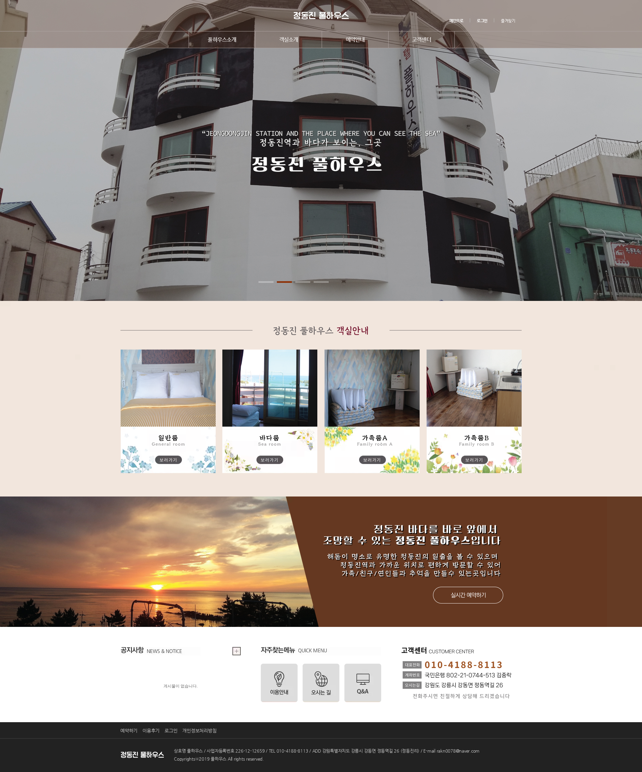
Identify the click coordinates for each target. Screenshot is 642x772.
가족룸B (474, 411)
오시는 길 (321, 683)
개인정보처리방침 (199, 730)
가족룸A (372, 411)
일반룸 (168, 411)
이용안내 (279, 683)
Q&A (362, 683)
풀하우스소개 (222, 39)
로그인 (171, 730)
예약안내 (355, 39)
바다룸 (270, 411)
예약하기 (468, 595)
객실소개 (288, 39)
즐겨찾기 (508, 20)
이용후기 (150, 730)
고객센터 (421, 39)
